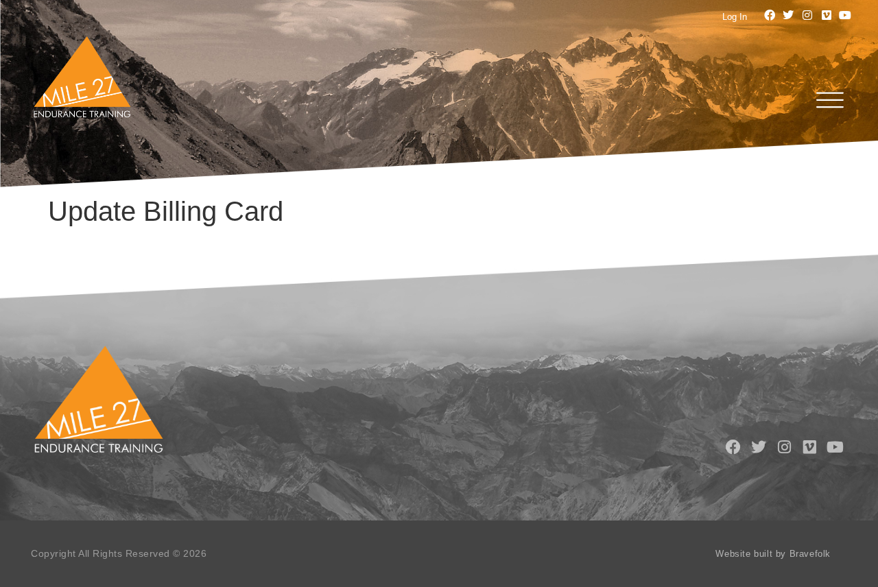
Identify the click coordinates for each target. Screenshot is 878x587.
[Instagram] (807, 15)
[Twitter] (789, 15)
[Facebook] (770, 15)
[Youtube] (845, 15)
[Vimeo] (826, 15)
